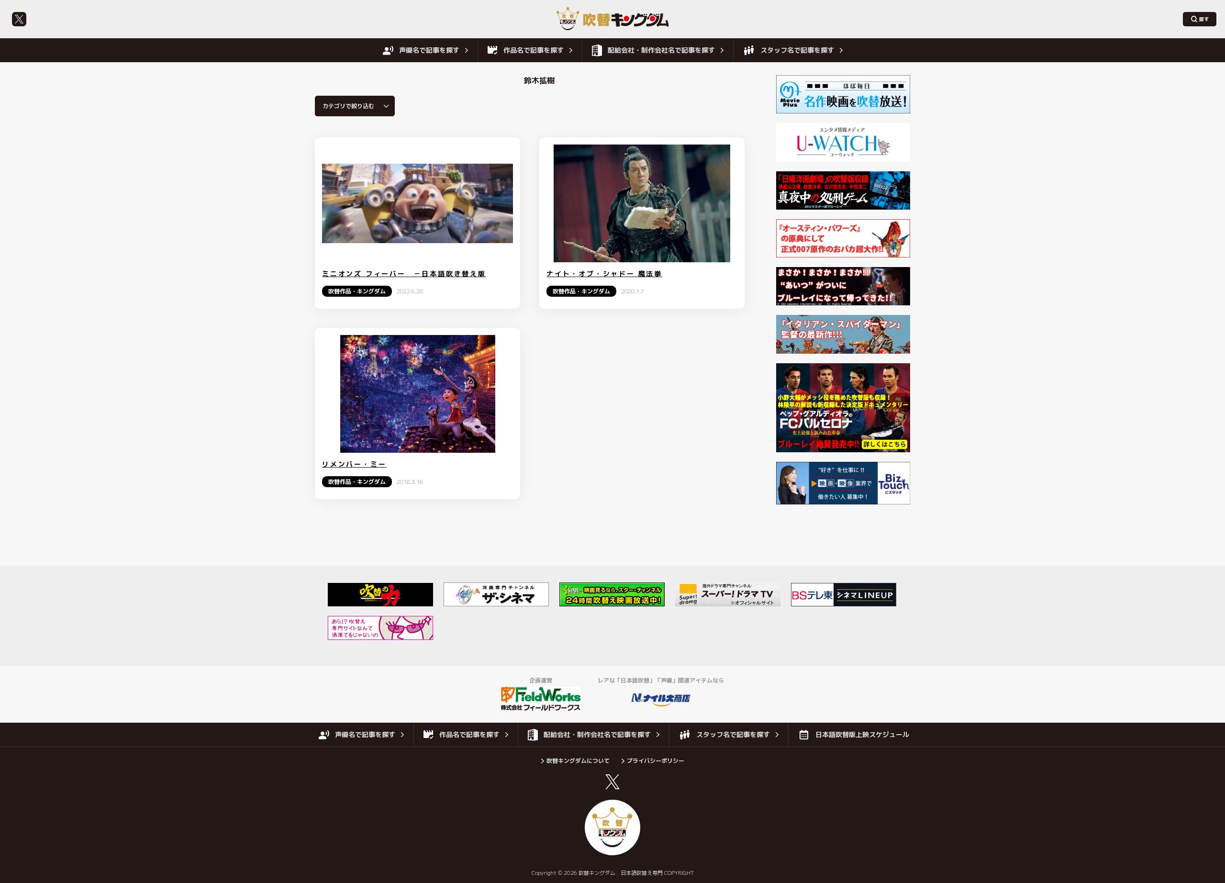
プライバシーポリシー (655, 761)
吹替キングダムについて (578, 761)
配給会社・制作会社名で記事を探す (661, 50)
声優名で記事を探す (429, 50)
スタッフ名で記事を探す (797, 50)
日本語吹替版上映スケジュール (862, 734)
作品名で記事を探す (533, 50)
